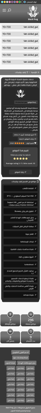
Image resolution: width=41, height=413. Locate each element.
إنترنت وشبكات (20, 72)
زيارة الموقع (19, 172)
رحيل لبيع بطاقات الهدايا (26, 363)
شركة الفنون (10, 363)
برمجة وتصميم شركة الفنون (21, 410)
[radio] (26, 159)
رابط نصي (30, 368)
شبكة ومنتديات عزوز (20, 357)
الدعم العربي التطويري (20, 352)
